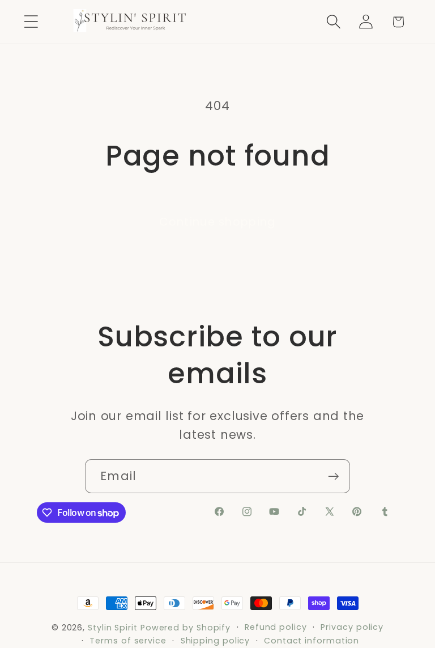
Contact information (311, 640)
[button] (31, 22)
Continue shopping (217, 222)
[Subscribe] (333, 476)
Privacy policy (352, 627)
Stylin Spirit (113, 627)
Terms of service (128, 640)
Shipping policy (215, 640)
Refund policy (276, 627)
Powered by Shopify (185, 627)
